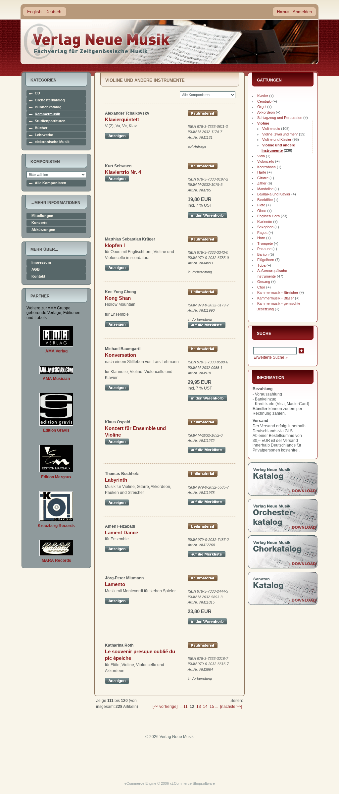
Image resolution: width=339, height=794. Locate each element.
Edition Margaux (56, 477)
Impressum (41, 262)
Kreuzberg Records (56, 525)
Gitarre (262, 178)
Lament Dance (121, 532)
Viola (261, 156)
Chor (261, 287)
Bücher (41, 128)
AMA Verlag (56, 351)
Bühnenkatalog (48, 107)
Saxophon (265, 227)
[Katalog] (282, 494)
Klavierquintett (122, 119)
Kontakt (38, 276)
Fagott (262, 233)
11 (185, 706)
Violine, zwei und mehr (280, 134)
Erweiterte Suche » (271, 357)
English (34, 11)
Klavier (262, 96)
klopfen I (115, 245)
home (97, 41)
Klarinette (264, 222)
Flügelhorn (265, 260)
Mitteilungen (42, 216)
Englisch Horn (268, 216)
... (180, 706)
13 (198, 706)
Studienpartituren (50, 121)
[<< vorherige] (165, 706)
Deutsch (53, 11)
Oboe (261, 211)
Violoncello (265, 161)
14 (205, 706)
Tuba (261, 265)
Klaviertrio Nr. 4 (123, 172)
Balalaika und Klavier (273, 194)
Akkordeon (266, 112)
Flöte (261, 205)
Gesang (263, 282)
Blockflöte (265, 200)
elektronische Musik (52, 142)
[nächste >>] (231, 706)
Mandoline (265, 189)
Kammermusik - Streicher (277, 292)
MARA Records (56, 560)
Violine (263, 123)
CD (37, 93)
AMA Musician (56, 378)
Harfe (261, 172)
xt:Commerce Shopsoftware (192, 783)
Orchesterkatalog (50, 100)
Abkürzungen (43, 230)
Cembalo (264, 101)
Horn (261, 238)
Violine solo (271, 129)
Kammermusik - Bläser (275, 298)
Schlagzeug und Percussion (279, 118)
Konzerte (39, 223)
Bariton (262, 254)
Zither (261, 183)
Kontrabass (266, 167)
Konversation (120, 355)
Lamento (115, 584)
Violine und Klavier (276, 139)
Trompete (265, 243)
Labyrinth (116, 480)
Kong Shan (118, 298)
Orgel (261, 107)
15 (212, 706)
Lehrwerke (44, 135)
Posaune (264, 249)
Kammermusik (47, 114)
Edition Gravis (56, 430)
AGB (35, 269)
